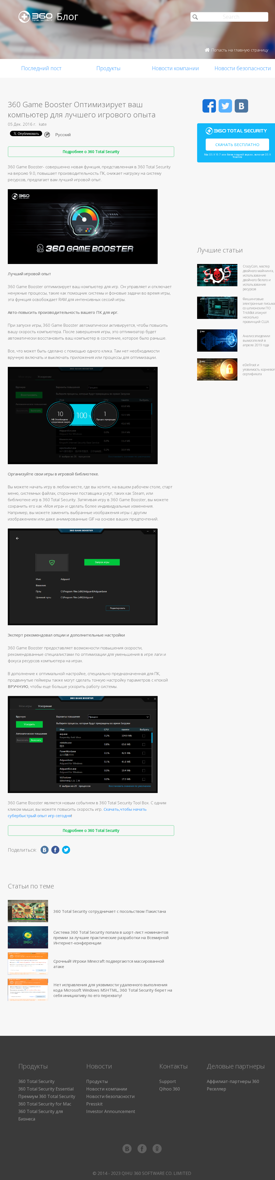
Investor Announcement (110, 1111)
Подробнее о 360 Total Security (91, 151)
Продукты (108, 68)
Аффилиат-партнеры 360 (233, 1081)
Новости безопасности (110, 1096)
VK (241, 106)
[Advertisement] (236, 206)
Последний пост (41, 68)
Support (167, 1081)
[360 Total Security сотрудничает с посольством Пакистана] (28, 911)
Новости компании (175, 68)
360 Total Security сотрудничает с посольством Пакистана (109, 911)
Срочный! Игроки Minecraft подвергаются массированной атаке (108, 963)
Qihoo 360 (169, 1089)
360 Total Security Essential (46, 1089)
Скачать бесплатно (237, 144)
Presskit (94, 1104)
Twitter (225, 106)
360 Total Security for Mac (44, 1104)
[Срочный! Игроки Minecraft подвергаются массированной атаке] (28, 963)
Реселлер (216, 1089)
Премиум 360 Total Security (46, 1096)
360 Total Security (36, 1081)
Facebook (209, 106)
